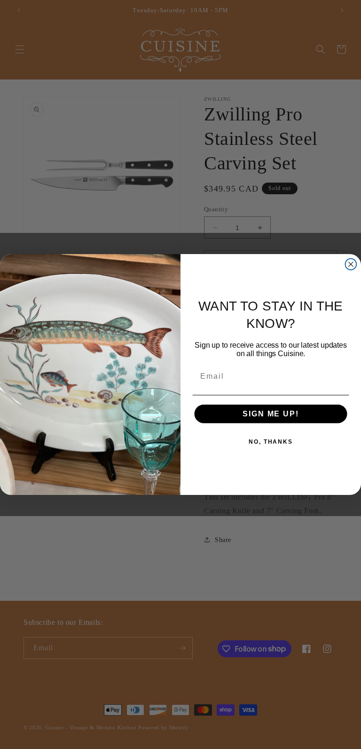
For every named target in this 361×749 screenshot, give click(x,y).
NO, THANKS (271, 441)
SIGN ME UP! (270, 414)
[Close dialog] (351, 264)
